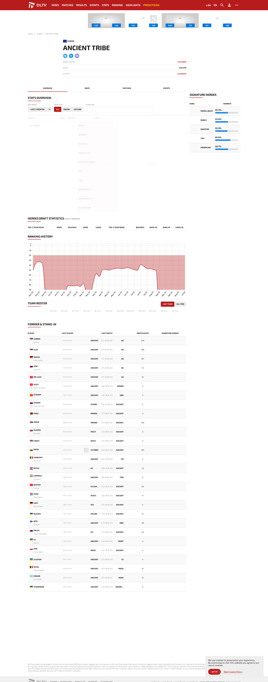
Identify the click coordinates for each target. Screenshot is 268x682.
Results (81, 5)
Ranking (117, 5)
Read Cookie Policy (233, 672)
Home (30, 34)
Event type (58, 105)
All (57, 109)
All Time (180, 304)
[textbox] (88, 109)
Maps (87, 88)
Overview (47, 88)
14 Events (181, 74)
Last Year (167, 304)
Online (66, 109)
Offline (77, 109)
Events (94, 5)
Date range (32, 105)
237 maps (182, 62)
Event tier (90, 105)
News (55, 5)
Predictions (151, 5)
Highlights (133, 5)
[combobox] (120, 109)
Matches (67, 5)
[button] (237, 20)
